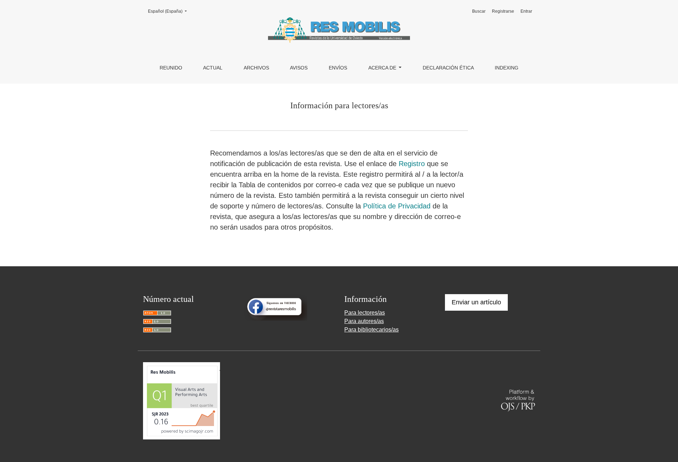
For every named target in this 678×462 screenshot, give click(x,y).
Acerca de (383, 68)
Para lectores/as (364, 313)
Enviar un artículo (476, 302)
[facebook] (275, 307)
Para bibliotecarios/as (371, 330)
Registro (412, 164)
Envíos (338, 68)
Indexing (506, 68)
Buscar (479, 11)
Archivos (256, 68)
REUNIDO (171, 68)
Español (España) (169, 11)
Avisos (299, 68)
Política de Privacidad (396, 206)
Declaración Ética (448, 68)
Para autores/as (364, 321)
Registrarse (503, 11)
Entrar (526, 11)
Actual (212, 68)
